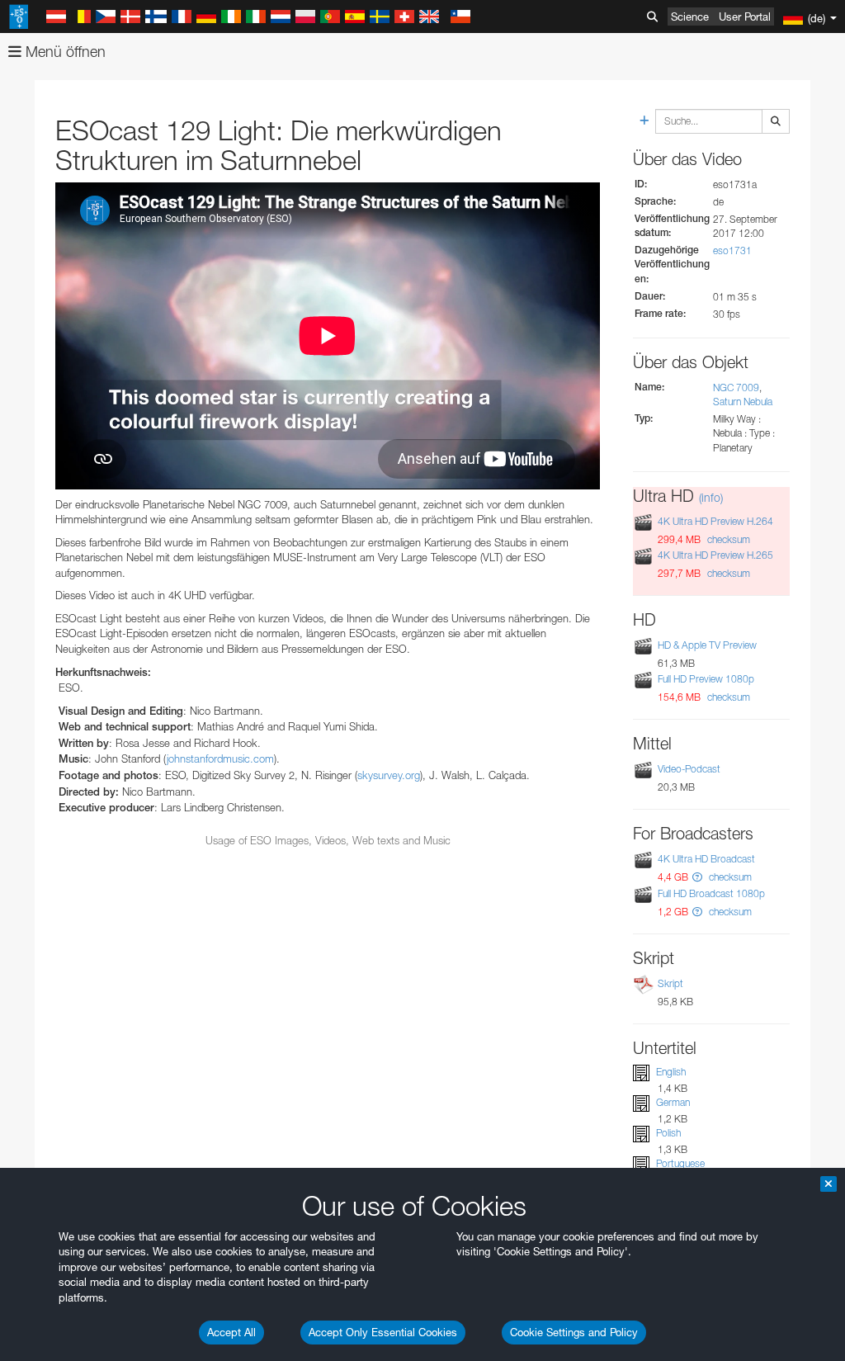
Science (690, 16)
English (671, 1072)
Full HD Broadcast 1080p (711, 893)
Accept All (231, 1332)
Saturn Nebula (742, 401)
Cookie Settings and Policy (574, 1332)
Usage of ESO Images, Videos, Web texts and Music (328, 840)
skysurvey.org (388, 775)
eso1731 (732, 250)
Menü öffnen (63, 51)
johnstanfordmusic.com (220, 758)
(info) (711, 497)
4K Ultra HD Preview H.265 (715, 555)
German (673, 1102)
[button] (697, 877)
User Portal (745, 16)
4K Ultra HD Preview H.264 (715, 521)
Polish (668, 1133)
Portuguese (680, 1163)
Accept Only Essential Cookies (383, 1332)
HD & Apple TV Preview (707, 645)
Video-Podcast (689, 769)
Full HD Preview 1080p (706, 679)
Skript (670, 983)
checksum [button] (727, 539)
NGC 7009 (736, 387)
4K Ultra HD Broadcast (706, 859)
